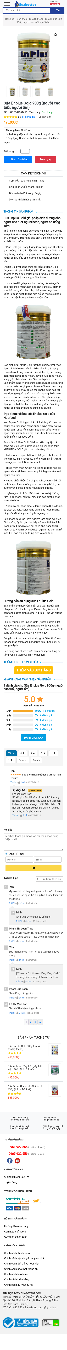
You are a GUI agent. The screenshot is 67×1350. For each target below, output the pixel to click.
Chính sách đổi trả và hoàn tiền (21, 1263)
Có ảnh (36, 760)
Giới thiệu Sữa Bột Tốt (16, 1176)
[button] (56, 35)
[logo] (25, 3)
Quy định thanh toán (15, 1236)
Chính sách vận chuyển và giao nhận (24, 1258)
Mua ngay (45, 159)
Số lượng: (9, 151)
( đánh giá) (29, 116)
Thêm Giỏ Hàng (19, 159)
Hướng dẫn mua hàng (16, 1226)
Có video (23, 760)
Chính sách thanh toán (17, 1253)
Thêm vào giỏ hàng (33, 670)
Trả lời (13, 782)
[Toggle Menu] (7, 4)
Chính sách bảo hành (16, 1274)
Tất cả (11, 753)
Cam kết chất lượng (15, 1231)
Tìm (57, 10)
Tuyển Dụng (10, 1182)
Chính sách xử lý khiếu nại (18, 1284)
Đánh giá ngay (33, 737)
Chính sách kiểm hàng (16, 1279)
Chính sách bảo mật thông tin (21, 1269)
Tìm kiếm (38, 879)
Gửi (33, 868)
